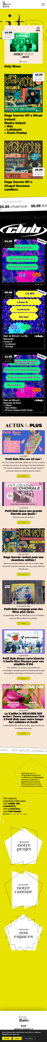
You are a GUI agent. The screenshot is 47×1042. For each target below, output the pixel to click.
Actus (23, 1026)
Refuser (17, 1038)
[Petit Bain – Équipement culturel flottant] (6, 4)
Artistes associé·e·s (23, 1029)
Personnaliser (29, 1038)
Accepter (7, 1038)
